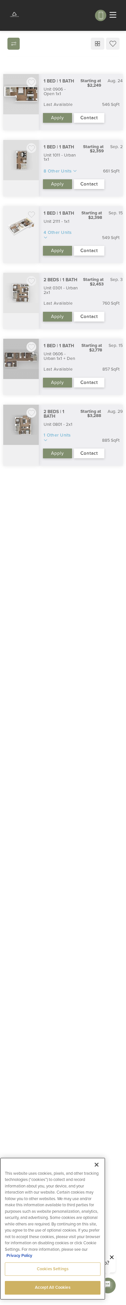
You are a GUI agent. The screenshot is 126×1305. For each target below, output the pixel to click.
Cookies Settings (52, 1269)
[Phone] (100, 15)
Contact (89, 117)
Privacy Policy (19, 1255)
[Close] (96, 1165)
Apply (57, 117)
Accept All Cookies (52, 1287)
